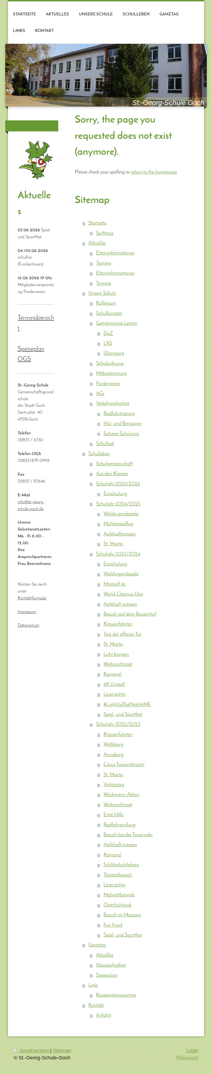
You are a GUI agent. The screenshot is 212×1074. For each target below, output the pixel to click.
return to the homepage (154, 172)
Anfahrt (103, 1015)
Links (93, 985)
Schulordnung (110, 363)
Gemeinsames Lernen (116, 323)
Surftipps (104, 233)
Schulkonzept (109, 313)
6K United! (114, 684)
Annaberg (114, 755)
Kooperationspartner (116, 995)
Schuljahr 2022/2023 (118, 724)
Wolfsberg (113, 744)
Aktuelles (97, 243)
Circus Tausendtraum (124, 764)
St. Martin (113, 544)
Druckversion (34, 1050)
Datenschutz (28, 625)
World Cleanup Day (123, 594)
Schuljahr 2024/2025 (118, 504)
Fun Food (113, 925)
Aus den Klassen (112, 474)
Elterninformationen (115, 253)
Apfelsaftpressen (120, 534)
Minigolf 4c (115, 584)
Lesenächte (114, 694)
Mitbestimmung (111, 373)
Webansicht (187, 1058)
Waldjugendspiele (121, 514)
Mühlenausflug (118, 524)
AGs (100, 393)
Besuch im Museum (122, 915)
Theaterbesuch (118, 875)
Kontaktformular (32, 598)
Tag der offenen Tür (122, 634)
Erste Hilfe (113, 815)
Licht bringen (116, 654)
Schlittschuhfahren (121, 865)
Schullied (105, 444)
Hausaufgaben (111, 965)
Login (192, 1050)
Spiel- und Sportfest (123, 714)
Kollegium (106, 303)
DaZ (108, 333)
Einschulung (115, 494)
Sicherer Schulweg (121, 434)
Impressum (27, 612)
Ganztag (97, 945)
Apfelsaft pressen (120, 604)
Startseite (97, 223)
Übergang (114, 353)
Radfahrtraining (119, 413)
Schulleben (99, 454)
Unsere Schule (102, 293)
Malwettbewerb (119, 895)
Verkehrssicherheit (112, 403)
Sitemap (62, 1050)
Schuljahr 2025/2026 (118, 484)
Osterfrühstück (117, 905)
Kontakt (96, 1005)
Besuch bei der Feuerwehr (128, 835)
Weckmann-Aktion (121, 794)
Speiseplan (107, 975)
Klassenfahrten (118, 624)
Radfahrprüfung (120, 825)
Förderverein (108, 383)
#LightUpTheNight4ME (127, 704)
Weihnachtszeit (118, 664)
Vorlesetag (114, 785)
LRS (108, 343)
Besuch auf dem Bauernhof (130, 614)
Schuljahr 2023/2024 (118, 554)
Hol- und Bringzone (123, 423)
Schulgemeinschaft (114, 464)
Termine (103, 263)
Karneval (112, 674)
